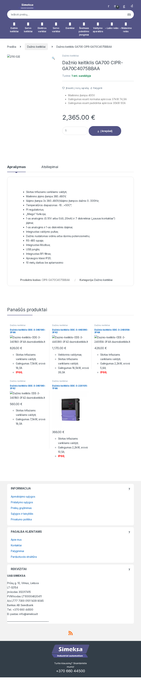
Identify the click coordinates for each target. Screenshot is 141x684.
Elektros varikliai (42, 30)
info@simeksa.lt (28, 614)
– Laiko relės (111, 28)
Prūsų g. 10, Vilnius (18, 583)
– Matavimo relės (126, 30)
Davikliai (70, 28)
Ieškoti (129, 14)
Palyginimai (17, 551)
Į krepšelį (106, 131)
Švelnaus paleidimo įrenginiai (84, 31)
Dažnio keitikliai (14, 30)
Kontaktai (16, 545)
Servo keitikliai (28, 30)
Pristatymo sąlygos (22, 502)
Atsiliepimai (49, 167)
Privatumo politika (21, 519)
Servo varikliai (56, 30)
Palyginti (97, 88)
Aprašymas (16, 167)
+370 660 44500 (23, 609)
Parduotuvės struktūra (24, 556)
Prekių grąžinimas (21, 508)
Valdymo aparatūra (98, 30)
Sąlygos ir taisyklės (22, 513)
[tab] (16, 168)
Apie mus (16, 539)
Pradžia (11, 46)
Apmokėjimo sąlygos (23, 496)
